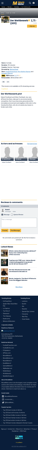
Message (7, 214)
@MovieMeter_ (9, 402)
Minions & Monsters (9, 321)
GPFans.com (7, 353)
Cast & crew (10, 13)
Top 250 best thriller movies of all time (14, 415)
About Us (19, 429)
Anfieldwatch (7, 373)
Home (3, 7)
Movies (10, 7)
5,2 (16, 75)
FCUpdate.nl (6, 350)
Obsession (6, 313)
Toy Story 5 (6, 311)
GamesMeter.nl (7, 366)
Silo (23, 306)
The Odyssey (7, 316)
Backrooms (6, 318)
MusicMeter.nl (7, 360)
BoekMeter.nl (7, 363)
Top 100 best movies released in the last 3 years (17, 423)
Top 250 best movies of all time (12, 410)
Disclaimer (15, 431)
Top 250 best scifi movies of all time (14, 412)
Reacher (24, 309)
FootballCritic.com (8, 348)
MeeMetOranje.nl (8, 376)
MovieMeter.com (8, 358)
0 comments (5, 206)
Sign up (3, 429)
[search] (30, 3)
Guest (7, 210)
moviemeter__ (9, 399)
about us (23, 389)
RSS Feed (23, 431)
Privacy (33, 429)
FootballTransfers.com (10, 345)
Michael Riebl (14, 69)
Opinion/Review (18, 214)
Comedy (16, 7)
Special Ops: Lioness (28, 311)
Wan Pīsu (25, 316)
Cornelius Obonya (7, 73)
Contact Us (11, 429)
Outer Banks (26, 319)
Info (2, 13)
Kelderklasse (7, 371)
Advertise (27, 429)
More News (19, 287)
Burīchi (24, 304)
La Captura (6, 308)
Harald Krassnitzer (11, 71)
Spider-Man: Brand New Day (10, 305)
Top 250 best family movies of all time (14, 418)
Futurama (25, 314)
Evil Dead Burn (7, 301)
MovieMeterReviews (10, 396)
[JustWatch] (19, 442)
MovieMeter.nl (7, 355)
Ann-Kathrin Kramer (24, 71)
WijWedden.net (7, 368)
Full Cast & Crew (32, 143)
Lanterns (24, 301)
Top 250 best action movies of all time (14, 420)
